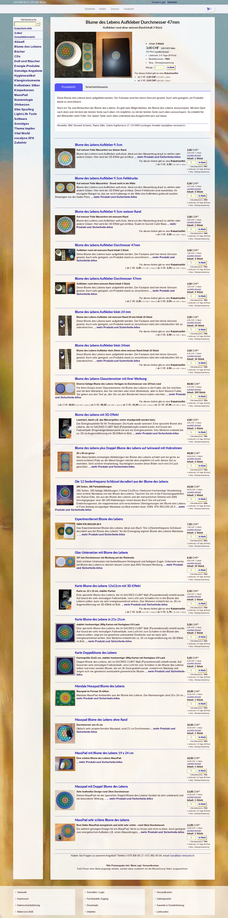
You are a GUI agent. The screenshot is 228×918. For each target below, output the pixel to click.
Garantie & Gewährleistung (170, 905)
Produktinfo (69, 87)
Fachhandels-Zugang (97, 898)
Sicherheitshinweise (96, 87)
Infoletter (91, 911)
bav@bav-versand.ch (182, 855)
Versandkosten (164, 892)
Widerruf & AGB (25, 911)
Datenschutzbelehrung (28, 905)
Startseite (22, 892)
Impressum (23, 898)
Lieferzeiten (162, 911)
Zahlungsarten (164, 898)
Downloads (92, 905)
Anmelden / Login (95, 892)
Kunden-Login (159, 2)
